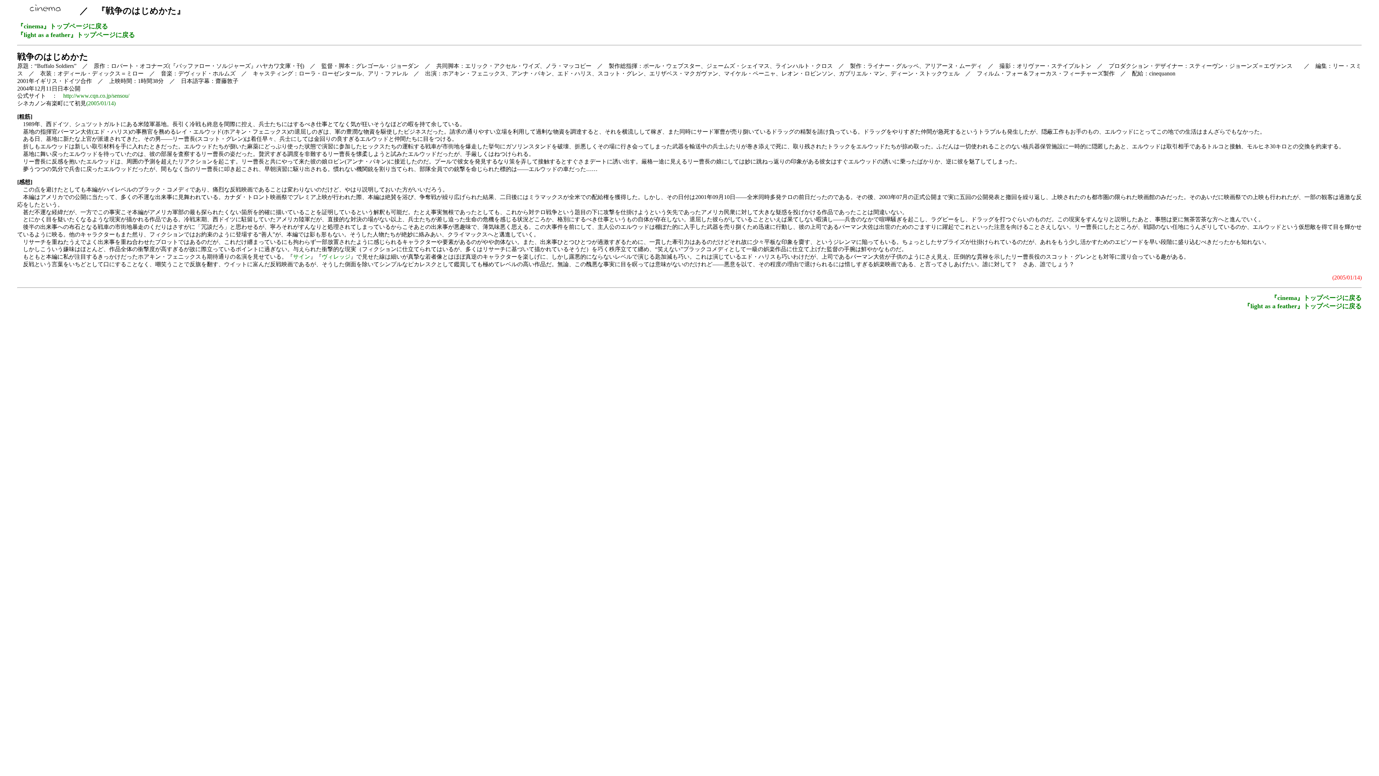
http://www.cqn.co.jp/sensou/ (96, 96)
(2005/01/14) (101, 103)
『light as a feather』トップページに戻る (76, 34)
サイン (301, 257)
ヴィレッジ (336, 257)
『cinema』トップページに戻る (62, 26)
